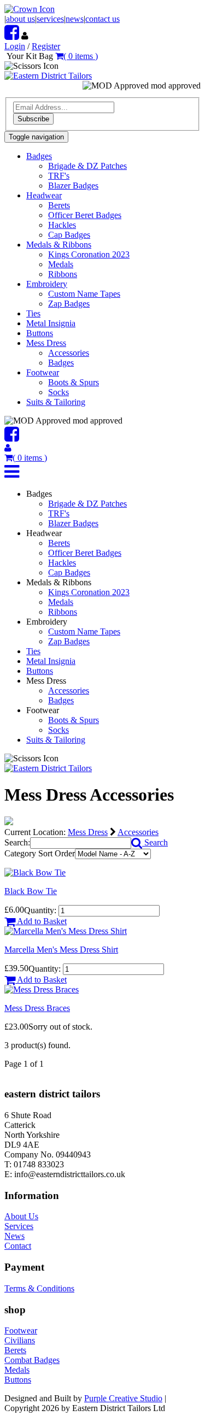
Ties (33, 313)
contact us (102, 18)
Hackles (62, 225)
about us (20, 18)
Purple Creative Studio (123, 1398)
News (14, 1236)
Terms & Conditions (39, 1288)
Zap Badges (69, 303)
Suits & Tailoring (55, 402)
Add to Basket (41, 921)
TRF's (58, 175)
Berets (59, 205)
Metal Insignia (50, 323)
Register (46, 46)
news (75, 18)
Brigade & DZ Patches (87, 166)
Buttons (39, 333)
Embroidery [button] (46, 284)
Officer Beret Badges (84, 215)
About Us (21, 1216)
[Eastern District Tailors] (48, 75)
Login (14, 46)
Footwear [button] (42, 372)
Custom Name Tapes (84, 293)
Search (155, 842)
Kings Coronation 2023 (89, 254)
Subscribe (33, 119)
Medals (60, 264)
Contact (17, 1245)
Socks (58, 392)
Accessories (68, 352)
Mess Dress (88, 832)
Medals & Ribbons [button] (58, 244)
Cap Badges (69, 234)
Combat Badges (32, 1360)
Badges (61, 362)
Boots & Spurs (73, 382)
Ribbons (62, 274)
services (50, 18)
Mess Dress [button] (46, 343)
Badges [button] (39, 156)
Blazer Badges (73, 185)
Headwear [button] (44, 195)
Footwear (20, 1330)
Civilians (19, 1340)
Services (18, 1226)
